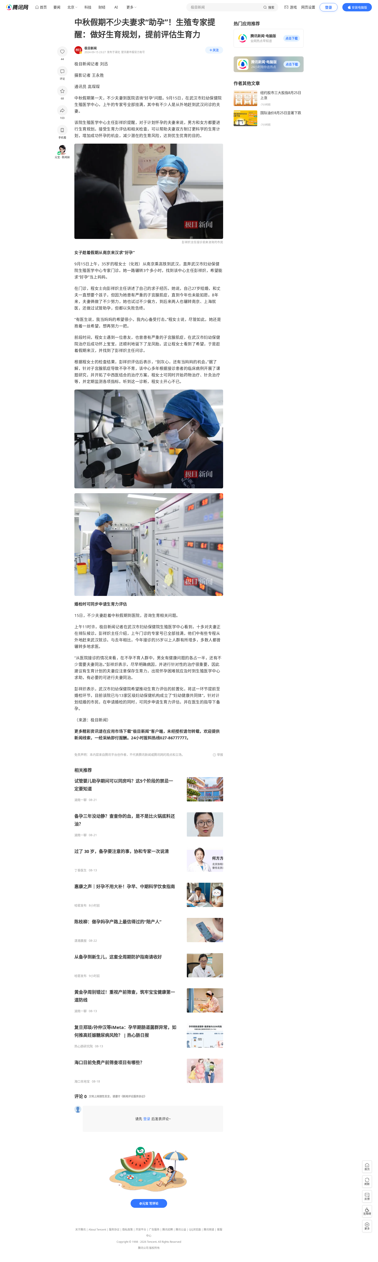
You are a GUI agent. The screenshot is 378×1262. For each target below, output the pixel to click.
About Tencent (97, 1229)
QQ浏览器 (195, 1229)
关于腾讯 (80, 1229)
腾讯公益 (181, 1229)
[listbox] (148, 925)
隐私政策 (127, 1229)
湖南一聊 (80, 799)
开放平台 (141, 1229)
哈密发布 (80, 905)
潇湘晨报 (80, 940)
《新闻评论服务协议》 (133, 1096)
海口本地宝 (82, 1081)
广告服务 (154, 1229)
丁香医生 (80, 870)
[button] (291, 38)
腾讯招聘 (167, 1229)
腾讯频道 (209, 1229)
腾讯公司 (143, 1248)
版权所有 (154, 1248)
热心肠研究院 (83, 1046)
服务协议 (114, 1229)
